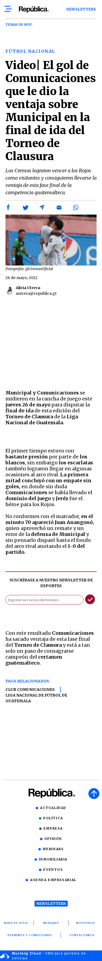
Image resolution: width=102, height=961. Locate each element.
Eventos (53, 870)
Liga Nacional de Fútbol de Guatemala (36, 698)
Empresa (53, 828)
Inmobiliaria (53, 859)
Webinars (53, 849)
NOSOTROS (85, 922)
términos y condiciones (29, 935)
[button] (8, 208)
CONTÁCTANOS (82, 935)
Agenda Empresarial (53, 880)
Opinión (53, 839)
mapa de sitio (16, 922)
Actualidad (53, 808)
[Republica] (33, 9)
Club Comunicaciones (30, 689)
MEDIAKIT (51, 922)
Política (53, 818)
